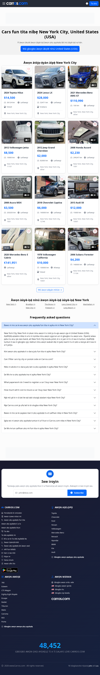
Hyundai (54, 540)
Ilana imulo (8, 560)
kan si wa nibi (9, 553)
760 (2, 582)
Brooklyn (30, 304)
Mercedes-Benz (57, 532)
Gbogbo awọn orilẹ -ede (64, 582)
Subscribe (79, 492)
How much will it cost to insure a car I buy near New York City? (32, 390)
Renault (54, 536)
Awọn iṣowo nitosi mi (12, 516)
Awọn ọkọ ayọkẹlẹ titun (10, 527)
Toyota (54, 513)
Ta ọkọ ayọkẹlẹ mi (8, 535)
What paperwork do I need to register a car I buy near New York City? (36, 382)
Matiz (3, 610)
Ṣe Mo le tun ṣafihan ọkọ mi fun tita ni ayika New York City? (31, 428)
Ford (53, 521)
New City (30, 308)
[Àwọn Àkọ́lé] (87, 3)
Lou (97, 666)
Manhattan (89, 304)
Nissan (54, 525)
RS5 (3, 618)
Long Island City (69, 304)
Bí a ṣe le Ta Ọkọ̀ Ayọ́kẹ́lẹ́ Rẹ (15, 539)
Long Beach (69, 308)
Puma (3, 621)
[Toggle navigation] (3, 3)
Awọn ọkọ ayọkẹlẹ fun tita (14, 520)
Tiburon (4, 606)
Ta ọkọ (94, 3)
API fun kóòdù (10, 549)
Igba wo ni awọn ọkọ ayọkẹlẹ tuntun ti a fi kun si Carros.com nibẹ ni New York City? (42, 420)
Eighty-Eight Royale (9, 594)
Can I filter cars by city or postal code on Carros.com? (28, 359)
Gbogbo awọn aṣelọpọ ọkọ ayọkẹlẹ (69, 557)
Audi (53, 552)
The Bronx (50, 304)
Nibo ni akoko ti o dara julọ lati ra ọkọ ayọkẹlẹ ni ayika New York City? (36, 367)
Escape (4, 598)
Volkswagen (56, 529)
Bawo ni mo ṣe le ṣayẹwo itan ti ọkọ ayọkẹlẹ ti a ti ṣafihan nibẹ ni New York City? (40, 413)
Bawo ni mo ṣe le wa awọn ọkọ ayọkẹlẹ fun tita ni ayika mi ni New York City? (39, 325)
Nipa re (7, 556)
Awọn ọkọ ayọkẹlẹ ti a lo (11, 524)
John (90, 666)
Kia (52, 548)
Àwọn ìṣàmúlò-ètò (11, 542)
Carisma (4, 614)
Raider (4, 602)
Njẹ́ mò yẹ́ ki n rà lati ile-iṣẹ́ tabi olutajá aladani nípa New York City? (34, 397)
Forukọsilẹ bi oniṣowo (13, 513)
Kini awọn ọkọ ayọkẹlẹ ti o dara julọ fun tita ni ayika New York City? (34, 351)
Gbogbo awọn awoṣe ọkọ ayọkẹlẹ (18, 626)
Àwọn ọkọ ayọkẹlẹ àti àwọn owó (17, 546)
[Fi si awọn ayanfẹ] (28, 69)
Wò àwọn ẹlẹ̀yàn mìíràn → (50, 290)
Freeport (50, 308)
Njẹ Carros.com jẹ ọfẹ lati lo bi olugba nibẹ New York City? (30, 405)
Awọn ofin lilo (9, 563)
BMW (53, 544)
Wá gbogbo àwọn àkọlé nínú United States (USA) (50, 48)
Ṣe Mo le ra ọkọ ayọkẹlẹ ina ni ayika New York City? (27, 374)
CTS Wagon (6, 590)
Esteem (4, 586)
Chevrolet (55, 517)
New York (11, 304)
